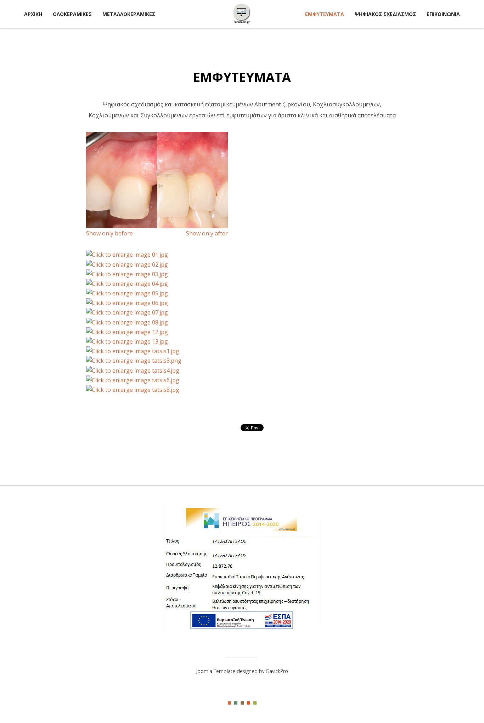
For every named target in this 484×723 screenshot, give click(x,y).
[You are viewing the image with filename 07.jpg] (127, 312)
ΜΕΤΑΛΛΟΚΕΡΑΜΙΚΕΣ (128, 14)
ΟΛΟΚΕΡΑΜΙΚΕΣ (72, 14)
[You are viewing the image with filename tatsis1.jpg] (132, 351)
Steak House (242, 13)
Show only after (207, 233)
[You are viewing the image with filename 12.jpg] (127, 332)
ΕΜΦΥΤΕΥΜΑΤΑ (324, 14)
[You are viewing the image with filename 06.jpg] (127, 303)
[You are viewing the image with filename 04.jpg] (127, 284)
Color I (229, 703)
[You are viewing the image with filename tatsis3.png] (133, 361)
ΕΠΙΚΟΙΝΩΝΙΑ (443, 14)
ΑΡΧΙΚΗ (33, 14)
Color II (235, 703)
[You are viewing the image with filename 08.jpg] (127, 322)
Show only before (109, 233)
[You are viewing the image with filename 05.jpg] (127, 293)
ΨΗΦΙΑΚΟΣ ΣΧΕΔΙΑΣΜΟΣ (385, 14)
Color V (255, 703)
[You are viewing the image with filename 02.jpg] (127, 264)
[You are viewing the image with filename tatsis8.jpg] (132, 390)
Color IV (248, 703)
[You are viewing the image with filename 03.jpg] (127, 274)
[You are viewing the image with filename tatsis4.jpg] (132, 370)
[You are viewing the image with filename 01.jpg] (127, 254)
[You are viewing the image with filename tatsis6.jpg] (132, 380)
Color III (242, 703)
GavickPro (277, 671)
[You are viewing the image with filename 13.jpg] (127, 341)
